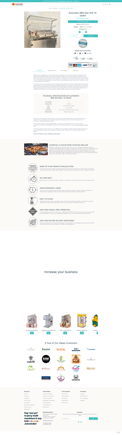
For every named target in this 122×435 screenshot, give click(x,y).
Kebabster (76, 26)
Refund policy (27, 409)
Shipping (78, 24)
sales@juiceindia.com (48, 420)
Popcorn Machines (47, 402)
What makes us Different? (29, 404)
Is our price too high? (83, 21)
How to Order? (27, 400)
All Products (54, 8)
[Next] (62, 336)
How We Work (27, 402)
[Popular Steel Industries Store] (17, 4)
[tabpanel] (61, 103)
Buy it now (91, 35)
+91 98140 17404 (69, 1)
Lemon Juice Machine (47, 398)
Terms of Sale (64, 393)
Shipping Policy (65, 400)
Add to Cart (75, 35)
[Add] (86, 32)
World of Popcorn (84, 396)
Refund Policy (64, 398)
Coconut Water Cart (47, 404)
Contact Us (26, 396)
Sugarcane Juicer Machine (48, 396)
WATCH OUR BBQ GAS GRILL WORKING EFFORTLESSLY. (47, 134)
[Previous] (59, 336)
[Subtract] (80, 32)
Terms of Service (27, 407)
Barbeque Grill (46, 407)
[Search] (103, 4)
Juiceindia (82, 393)
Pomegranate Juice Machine (49, 400)
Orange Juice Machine (47, 393)
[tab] (39, 70)
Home (50, 8)
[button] (105, 4)
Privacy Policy (64, 402)
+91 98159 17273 (76, 1)
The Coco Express (84, 398)
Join (93, 418)
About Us (26, 393)
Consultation (26, 398)
